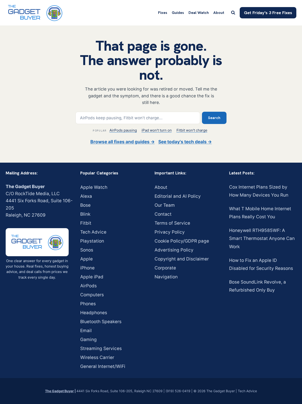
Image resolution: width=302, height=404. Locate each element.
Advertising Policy (174, 250)
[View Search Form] (233, 12)
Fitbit (85, 223)
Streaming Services (101, 348)
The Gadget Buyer (59, 391)
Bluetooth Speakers (101, 321)
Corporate (165, 268)
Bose (85, 205)
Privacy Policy (170, 232)
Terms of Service (172, 223)
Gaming (88, 339)
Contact (163, 214)
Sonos (86, 250)
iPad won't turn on (157, 130)
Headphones (93, 312)
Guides (178, 12)
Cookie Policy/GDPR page (182, 241)
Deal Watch (199, 12)
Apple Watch (93, 187)
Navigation (166, 277)
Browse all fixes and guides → (122, 141)
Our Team (165, 205)
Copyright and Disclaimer (182, 259)
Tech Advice (93, 232)
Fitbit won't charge (191, 130)
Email (86, 330)
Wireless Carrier (97, 357)
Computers (92, 294)
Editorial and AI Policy (178, 196)
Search (214, 117)
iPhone (87, 268)
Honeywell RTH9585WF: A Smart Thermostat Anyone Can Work (262, 238)
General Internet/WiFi (102, 366)
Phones (88, 303)
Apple (86, 259)
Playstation (92, 241)
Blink (85, 214)
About (218, 12)
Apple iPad (91, 277)
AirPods (88, 286)
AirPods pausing (123, 130)
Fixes (162, 12)
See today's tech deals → (185, 141)
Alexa (86, 196)
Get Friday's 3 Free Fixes (268, 12)
